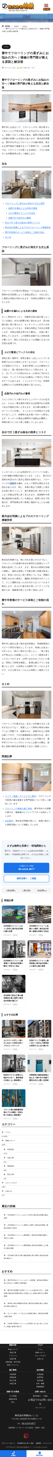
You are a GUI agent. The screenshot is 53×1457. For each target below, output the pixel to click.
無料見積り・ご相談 (26, 878)
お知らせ (8, 1191)
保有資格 (40, 1380)
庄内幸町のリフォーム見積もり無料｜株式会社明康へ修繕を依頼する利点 (26, 1226)
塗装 (12, 483)
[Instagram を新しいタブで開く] (26, 1435)
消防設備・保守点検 (13, 1362)
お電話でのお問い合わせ (40, 1401)
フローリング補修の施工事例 (18, 808)
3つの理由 (13, 1396)
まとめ (8, 237)
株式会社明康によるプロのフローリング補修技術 (28, 227)
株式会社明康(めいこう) (26, 1415)
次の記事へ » (42, 890)
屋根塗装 (10, 1166)
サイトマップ (40, 1408)
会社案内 (9, 821)
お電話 (13, 1455)
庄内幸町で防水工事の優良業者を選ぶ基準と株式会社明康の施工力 (26, 1256)
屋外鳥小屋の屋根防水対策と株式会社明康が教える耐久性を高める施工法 (26, 1304)
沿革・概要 (40, 1384)
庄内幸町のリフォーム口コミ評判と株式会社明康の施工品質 (26, 1216)
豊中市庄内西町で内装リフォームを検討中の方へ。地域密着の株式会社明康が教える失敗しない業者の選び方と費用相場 (26, 1293)
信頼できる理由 (13, 1392)
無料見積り (39, 1455)
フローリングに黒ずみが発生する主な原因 (25, 203)
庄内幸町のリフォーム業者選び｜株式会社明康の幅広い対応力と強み (26, 1236)
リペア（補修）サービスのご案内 (20, 796)
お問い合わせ (40, 1392)
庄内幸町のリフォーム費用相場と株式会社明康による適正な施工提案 (26, 1246)
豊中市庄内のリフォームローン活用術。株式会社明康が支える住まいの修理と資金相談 (26, 1281)
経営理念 (40, 1377)
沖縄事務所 (40, 1387)
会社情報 (40, 1370)
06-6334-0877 (29, 1423)
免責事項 (38, 1443)
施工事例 (12, 1370)
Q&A (13, 1402)
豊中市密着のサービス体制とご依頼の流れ (25, 232)
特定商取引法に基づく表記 (25, 1443)
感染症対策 (13, 1399)
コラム (24, 26)
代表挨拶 (40, 1374)
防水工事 (10, 1174)
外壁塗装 (10, 1149)
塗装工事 (13, 1352)
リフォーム (13, 1356)
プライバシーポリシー (8, 1443)
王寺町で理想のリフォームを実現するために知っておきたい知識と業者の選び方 (26, 1325)
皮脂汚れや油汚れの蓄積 (19, 218)
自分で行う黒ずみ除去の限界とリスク (22, 223)
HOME (7, 26)
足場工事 (13, 1359)
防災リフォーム (13, 1365)
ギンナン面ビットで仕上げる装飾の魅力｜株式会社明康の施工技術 (26, 1314)
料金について (13, 1349)
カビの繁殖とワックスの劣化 (21, 213)
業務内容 (12, 1345)
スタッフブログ (11, 1183)
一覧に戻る (26, 890)
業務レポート (10, 1141)
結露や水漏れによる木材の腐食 (22, 208)
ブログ (16, 26)
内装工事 (10, 1158)
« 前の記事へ (11, 890)
